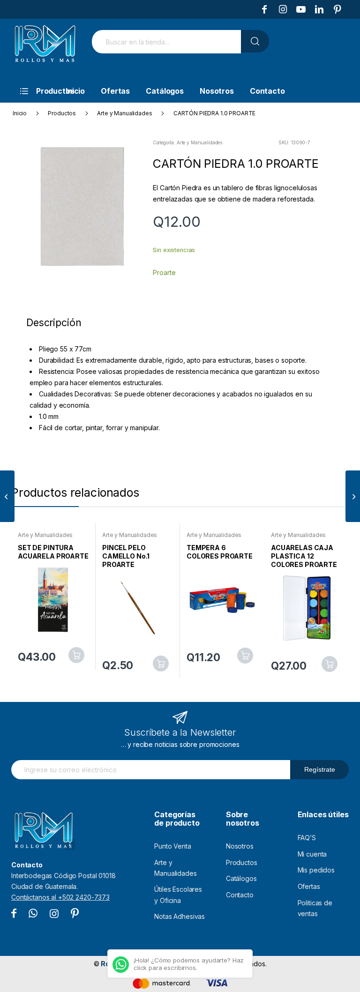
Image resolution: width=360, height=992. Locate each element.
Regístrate (319, 769)
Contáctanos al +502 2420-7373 (60, 897)
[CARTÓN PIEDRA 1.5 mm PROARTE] (352, 496)
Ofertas (309, 886)
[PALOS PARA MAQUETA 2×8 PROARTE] (7, 496)
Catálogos (241, 878)
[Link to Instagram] (283, 9)
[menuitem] (32, 91)
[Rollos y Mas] (44, 49)
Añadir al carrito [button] (76, 655)
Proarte (164, 272)
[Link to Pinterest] (337, 9)
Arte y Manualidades (199, 142)
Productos (241, 862)
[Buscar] (255, 41)
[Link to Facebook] (264, 9)
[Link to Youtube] (301, 9)
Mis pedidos (316, 870)
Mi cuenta (312, 854)
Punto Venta (172, 846)
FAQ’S (307, 838)
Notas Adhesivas (179, 916)
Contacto (240, 895)
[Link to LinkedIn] (319, 9)
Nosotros (240, 846)
